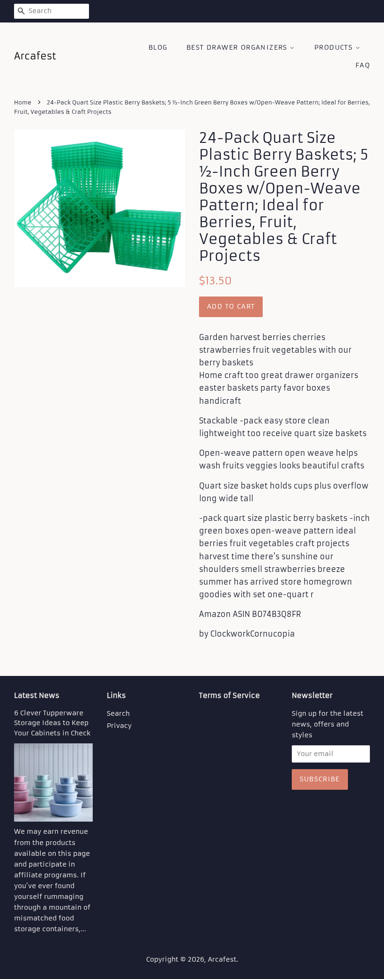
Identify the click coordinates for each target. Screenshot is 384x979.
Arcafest (222, 960)
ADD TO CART (231, 306)
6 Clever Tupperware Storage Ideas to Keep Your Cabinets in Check (52, 723)
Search (118, 714)
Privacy (119, 726)
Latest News (36, 695)
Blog (158, 47)
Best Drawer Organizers (238, 47)
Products (334, 47)
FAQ (362, 65)
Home (22, 102)
